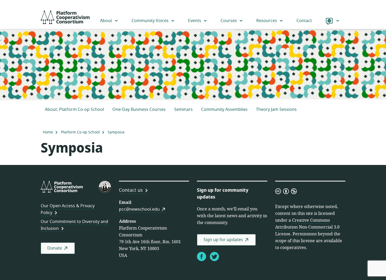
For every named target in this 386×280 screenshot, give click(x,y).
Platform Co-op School (80, 132)
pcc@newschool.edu (139, 209)
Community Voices (150, 21)
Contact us (131, 190)
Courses (229, 21)
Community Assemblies (224, 109)
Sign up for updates (223, 240)
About (106, 21)
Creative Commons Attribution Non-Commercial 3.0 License (307, 227)
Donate (54, 248)
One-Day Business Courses (139, 109)
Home (48, 132)
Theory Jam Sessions (276, 109)
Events (194, 21)
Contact (304, 21)
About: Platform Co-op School (74, 109)
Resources (266, 21)
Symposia (116, 132)
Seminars (183, 109)
